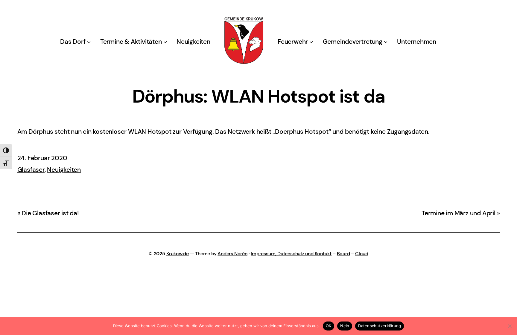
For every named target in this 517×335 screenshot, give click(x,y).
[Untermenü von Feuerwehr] (311, 41)
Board (343, 253)
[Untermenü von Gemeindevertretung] (385, 41)
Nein (344, 325)
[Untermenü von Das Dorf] (89, 41)
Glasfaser (31, 170)
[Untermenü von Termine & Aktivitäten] (165, 41)
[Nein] (510, 326)
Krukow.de (177, 253)
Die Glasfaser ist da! (50, 213)
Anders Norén (232, 253)
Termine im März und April (458, 213)
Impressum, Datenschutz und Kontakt (291, 253)
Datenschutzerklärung (379, 325)
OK (329, 325)
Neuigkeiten (64, 170)
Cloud (361, 253)
